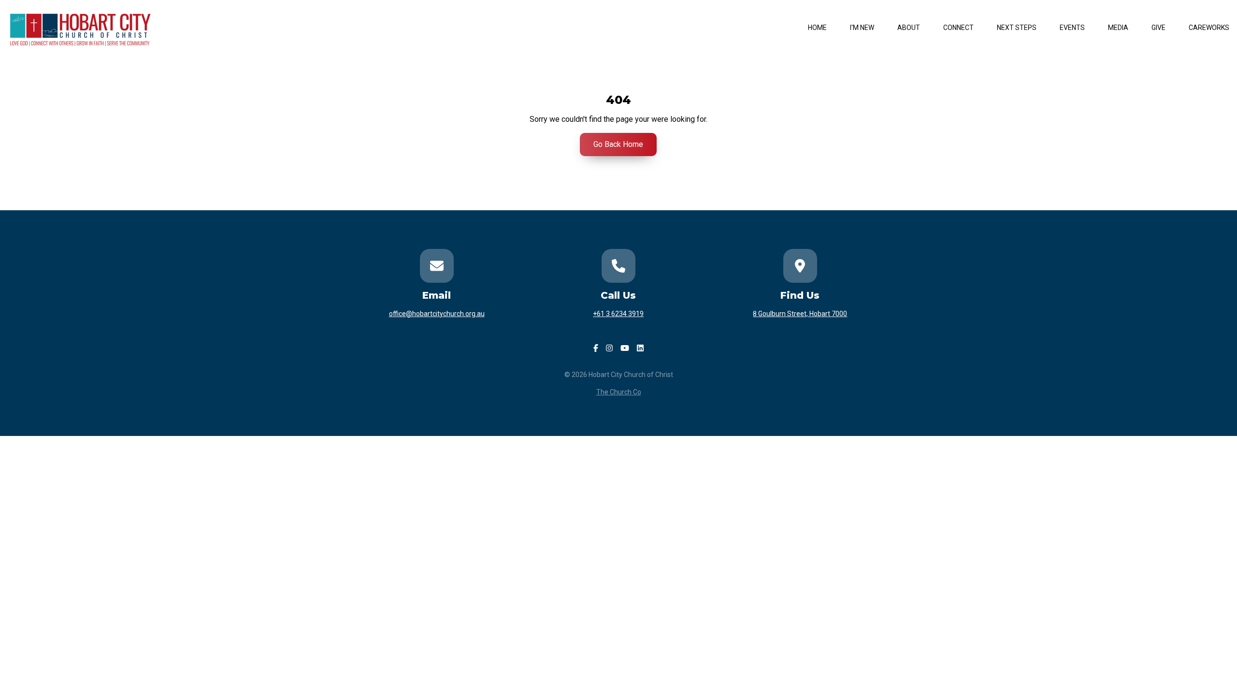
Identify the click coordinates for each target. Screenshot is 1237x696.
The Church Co (618, 392)
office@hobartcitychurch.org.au (437, 314)
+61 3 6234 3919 (618, 314)
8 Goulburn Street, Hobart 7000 (800, 314)
